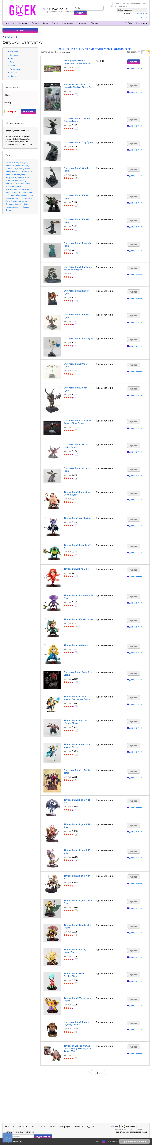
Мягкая (14, 201)
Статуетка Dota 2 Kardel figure (76, 196)
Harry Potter (10, 177)
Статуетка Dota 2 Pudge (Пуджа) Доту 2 (76, 1023)
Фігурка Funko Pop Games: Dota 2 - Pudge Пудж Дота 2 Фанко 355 (78, 1048)
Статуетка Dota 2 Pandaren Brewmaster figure (78, 268)
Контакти (9, 23)
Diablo (27, 169)
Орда (23, 174)
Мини (7, 201)
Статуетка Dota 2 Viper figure (75, 365)
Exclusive (16, 171)
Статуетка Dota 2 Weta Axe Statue (78, 673)
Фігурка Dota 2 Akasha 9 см (78, 518)
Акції (45, 23)
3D (6, 163)
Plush (27, 183)
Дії (17, 163)
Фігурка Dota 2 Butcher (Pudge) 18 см (75, 721)
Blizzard (24, 166)
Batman (16, 166)
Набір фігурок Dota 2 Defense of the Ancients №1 (77, 62)
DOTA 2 (20, 169)
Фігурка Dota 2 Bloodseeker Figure (77, 926)
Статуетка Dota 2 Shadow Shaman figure (77, 119)
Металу (18, 180)
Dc (15, 169)
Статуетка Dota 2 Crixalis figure (76, 169)
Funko (30, 171)
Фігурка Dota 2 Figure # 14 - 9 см (78, 877)
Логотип (25, 189)
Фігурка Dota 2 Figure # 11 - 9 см (77, 801)
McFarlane (9, 180)
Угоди (55, 23)
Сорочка (19, 204)
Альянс (12, 163)
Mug (24, 180)
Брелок (20, 177)
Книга (30, 195)
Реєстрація (141, 23)
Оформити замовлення (134, 1141)
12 (76, 178)
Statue (18, 186)
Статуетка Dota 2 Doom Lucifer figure (76, 445)
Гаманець (9, 198)
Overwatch (10, 183)
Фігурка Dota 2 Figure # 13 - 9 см (78, 851)
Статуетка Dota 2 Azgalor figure (77, 469)
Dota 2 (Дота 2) (11, 37)
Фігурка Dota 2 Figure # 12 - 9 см (78, 825)
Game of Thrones (12, 174)
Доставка (22, 23)
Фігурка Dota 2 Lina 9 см (76, 569)
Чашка (26, 204)
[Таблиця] (148, 52)
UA (146, 18)
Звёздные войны (12, 195)
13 (76, 205)
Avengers (23, 163)
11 (76, 253)
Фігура (24, 171)
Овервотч (22, 201)
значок (24, 195)
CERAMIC (9, 169)
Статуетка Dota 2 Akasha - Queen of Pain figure (77, 421)
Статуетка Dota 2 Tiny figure (78, 142)
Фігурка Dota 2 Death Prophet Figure (74, 974)
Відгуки (94, 23)
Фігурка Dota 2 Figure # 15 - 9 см (78, 901)
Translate (143, 13)
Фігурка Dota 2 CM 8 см (76, 645)
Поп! (22, 183)
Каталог (20, 30)
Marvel (28, 177)
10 (76, 754)
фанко (25, 207)
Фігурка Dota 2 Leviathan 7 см (77, 546)
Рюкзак (8, 166)
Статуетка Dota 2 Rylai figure (78, 338)
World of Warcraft (13, 189)
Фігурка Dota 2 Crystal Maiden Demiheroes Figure (77, 697)
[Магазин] (3, 37)
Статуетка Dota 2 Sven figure (75, 389)
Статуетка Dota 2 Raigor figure (76, 292)
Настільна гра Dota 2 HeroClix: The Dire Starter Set (78, 85)
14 (76, 555)
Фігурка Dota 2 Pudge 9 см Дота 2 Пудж (77, 493)
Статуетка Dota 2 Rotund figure (76, 315)
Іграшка (8, 207)
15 (76, 95)
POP (17, 183)
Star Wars (9, 186)
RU (142, 18)
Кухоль (18, 198)
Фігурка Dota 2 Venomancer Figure (77, 999)
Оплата (35, 23)
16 (76, 935)
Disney (8, 171)
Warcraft (9, 192)
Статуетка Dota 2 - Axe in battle (77, 771)
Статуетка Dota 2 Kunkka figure (77, 220)
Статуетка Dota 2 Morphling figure (78, 244)
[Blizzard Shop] (23, 10)
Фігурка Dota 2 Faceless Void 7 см (78, 596)
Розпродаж (67, 23)
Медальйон (27, 198)
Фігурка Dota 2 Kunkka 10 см (78, 619)
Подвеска (9, 204)
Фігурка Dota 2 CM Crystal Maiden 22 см (77, 745)
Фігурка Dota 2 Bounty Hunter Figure (75, 950)
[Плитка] (143, 52)
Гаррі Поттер (27, 192)
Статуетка (17, 207)
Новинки (82, 23)
